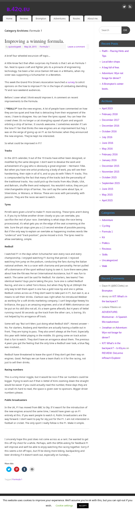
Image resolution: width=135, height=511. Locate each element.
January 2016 (109, 160)
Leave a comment (76, 46)
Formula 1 (45, 46)
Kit (103, 237)
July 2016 (107, 137)
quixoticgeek (14, 46)
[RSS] (130, 7)
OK (124, 30)
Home (9, 18)
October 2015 (109, 177)
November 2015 (110, 171)
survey (71, 82)
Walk (104, 266)
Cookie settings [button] (64, 505)
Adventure (107, 220)
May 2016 (107, 148)
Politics (106, 243)
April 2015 (107, 200)
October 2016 (109, 131)
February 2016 (110, 154)
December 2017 (110, 120)
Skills (105, 254)
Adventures (60, 18)
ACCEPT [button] (83, 505)
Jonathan (107, 327)
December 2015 (110, 165)
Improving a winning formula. (34, 41)
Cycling (106, 225)
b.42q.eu (18, 9)
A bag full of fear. (111, 67)
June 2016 (107, 142)
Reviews (24, 18)
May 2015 (107, 194)
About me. (93, 18)
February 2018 (110, 114)
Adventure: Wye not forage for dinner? (114, 332)
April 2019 (107, 108)
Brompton (41, 18)
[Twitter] (124, 7)
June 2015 (107, 188)
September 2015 (111, 183)
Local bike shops (111, 61)
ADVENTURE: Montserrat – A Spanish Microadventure (114, 317)
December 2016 (110, 125)
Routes (76, 18)
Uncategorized (110, 260)
